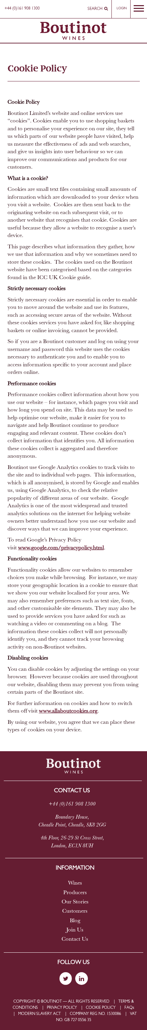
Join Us (74, 930)
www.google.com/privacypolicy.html (61, 548)
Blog (75, 921)
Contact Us (75, 939)
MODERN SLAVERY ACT (39, 1014)
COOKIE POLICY (101, 1008)
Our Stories (75, 902)
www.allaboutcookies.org (68, 711)
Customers (75, 911)
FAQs (129, 1008)
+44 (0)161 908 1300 (22, 8)
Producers (75, 893)
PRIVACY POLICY (62, 1008)
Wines (75, 883)
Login (122, 8)
